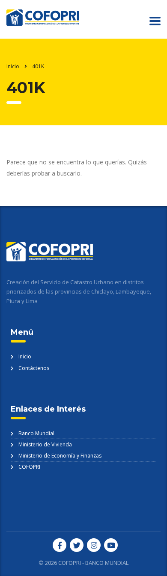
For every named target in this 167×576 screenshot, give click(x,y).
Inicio (12, 66)
